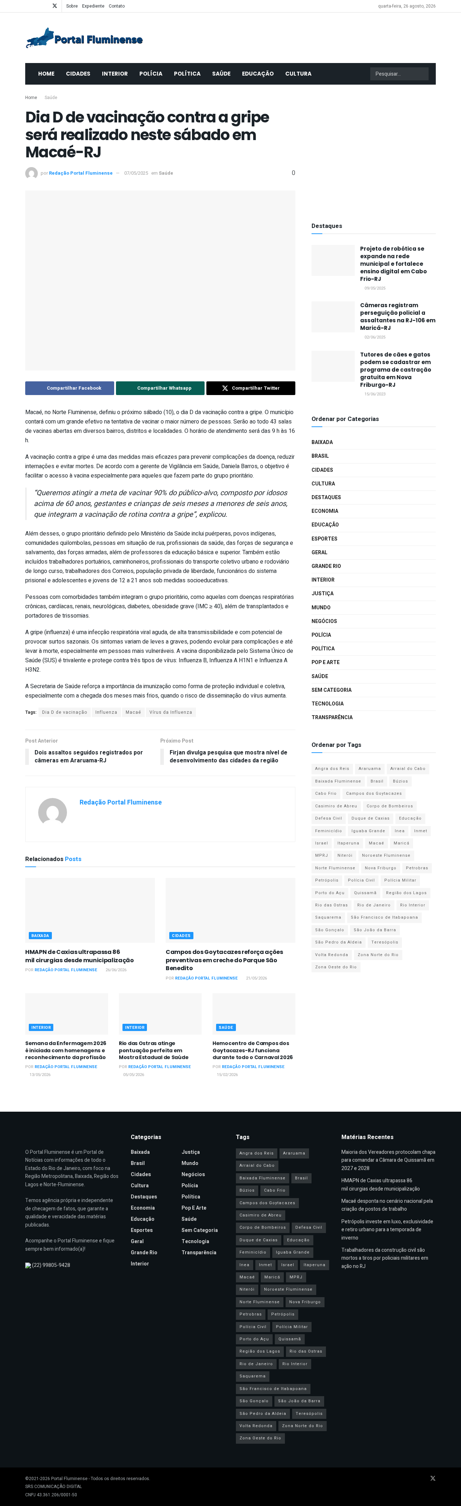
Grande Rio (326, 566)
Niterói (345, 855)
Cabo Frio (326, 793)
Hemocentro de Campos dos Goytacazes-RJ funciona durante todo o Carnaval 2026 (252, 1050)
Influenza (106, 712)
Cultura (298, 73)
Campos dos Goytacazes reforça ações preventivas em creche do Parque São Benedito (224, 960)
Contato (117, 6)
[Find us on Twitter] (54, 6)
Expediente (93, 6)
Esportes (324, 539)
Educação (258, 73)
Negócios (324, 621)
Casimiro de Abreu (336, 806)
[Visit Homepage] (84, 38)
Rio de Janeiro (374, 905)
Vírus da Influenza (170, 712)
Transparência (332, 717)
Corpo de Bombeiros (390, 806)
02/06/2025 (374, 337)
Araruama (370, 769)
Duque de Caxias (371, 818)
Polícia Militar (400, 880)
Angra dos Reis (332, 769)
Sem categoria (332, 690)
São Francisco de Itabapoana (384, 917)
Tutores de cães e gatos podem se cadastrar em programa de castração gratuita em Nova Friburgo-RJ (395, 370)
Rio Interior (412, 905)
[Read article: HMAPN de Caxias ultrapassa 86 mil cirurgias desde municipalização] (90, 910)
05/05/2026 (133, 1075)
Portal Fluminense (69, 1478)
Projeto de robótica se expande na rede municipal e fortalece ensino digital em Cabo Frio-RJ (393, 264)
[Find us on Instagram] (45, 6)
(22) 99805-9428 (51, 1265)
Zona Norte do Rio (378, 955)
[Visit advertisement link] (374, 151)
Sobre (72, 6)
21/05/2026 (256, 978)
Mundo (321, 607)
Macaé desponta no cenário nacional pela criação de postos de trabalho (387, 1205)
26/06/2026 (115, 970)
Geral (319, 552)
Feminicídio (328, 831)
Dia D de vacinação (64, 712)
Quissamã (365, 893)
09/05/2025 (374, 288)
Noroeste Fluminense (386, 855)
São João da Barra (375, 930)
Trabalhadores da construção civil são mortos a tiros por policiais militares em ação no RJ (384, 1258)
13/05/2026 (39, 1075)
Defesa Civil (328, 818)
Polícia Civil (361, 880)
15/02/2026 (227, 1075)
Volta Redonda (331, 955)
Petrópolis (327, 880)
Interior (115, 73)
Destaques (326, 497)
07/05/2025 (136, 173)
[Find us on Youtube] (36, 6)
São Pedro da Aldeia (338, 942)
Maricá (401, 843)
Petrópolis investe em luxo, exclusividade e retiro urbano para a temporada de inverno (387, 1230)
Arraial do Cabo (408, 769)
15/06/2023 (374, 394)
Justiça (323, 593)
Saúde (221, 73)
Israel (321, 843)
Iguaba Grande (368, 831)
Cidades (78, 73)
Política (187, 73)
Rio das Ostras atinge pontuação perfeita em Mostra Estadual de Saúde (153, 1050)
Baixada (40, 936)
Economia (325, 511)
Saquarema (328, 917)
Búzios (400, 781)
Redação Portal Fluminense (81, 173)
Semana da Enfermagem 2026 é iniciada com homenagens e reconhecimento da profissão (65, 1050)
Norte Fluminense (335, 868)
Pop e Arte (326, 662)
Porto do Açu (330, 893)
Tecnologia (328, 704)
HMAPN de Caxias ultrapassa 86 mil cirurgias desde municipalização (79, 956)
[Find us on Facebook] (27, 6)
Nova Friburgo (381, 868)
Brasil (320, 456)
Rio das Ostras (331, 905)
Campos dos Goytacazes (374, 793)
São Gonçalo (329, 930)
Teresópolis (384, 942)
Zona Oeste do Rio (336, 967)
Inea (400, 831)
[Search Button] (422, 73)
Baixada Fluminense (338, 781)
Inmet (420, 831)
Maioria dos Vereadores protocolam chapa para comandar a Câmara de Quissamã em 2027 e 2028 (388, 1160)
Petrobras (417, 868)
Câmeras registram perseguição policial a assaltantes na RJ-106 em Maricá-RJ (397, 316)
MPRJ (321, 855)
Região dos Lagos (406, 893)
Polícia (150, 73)
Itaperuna (348, 843)
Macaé (133, 712)
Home (46, 73)
